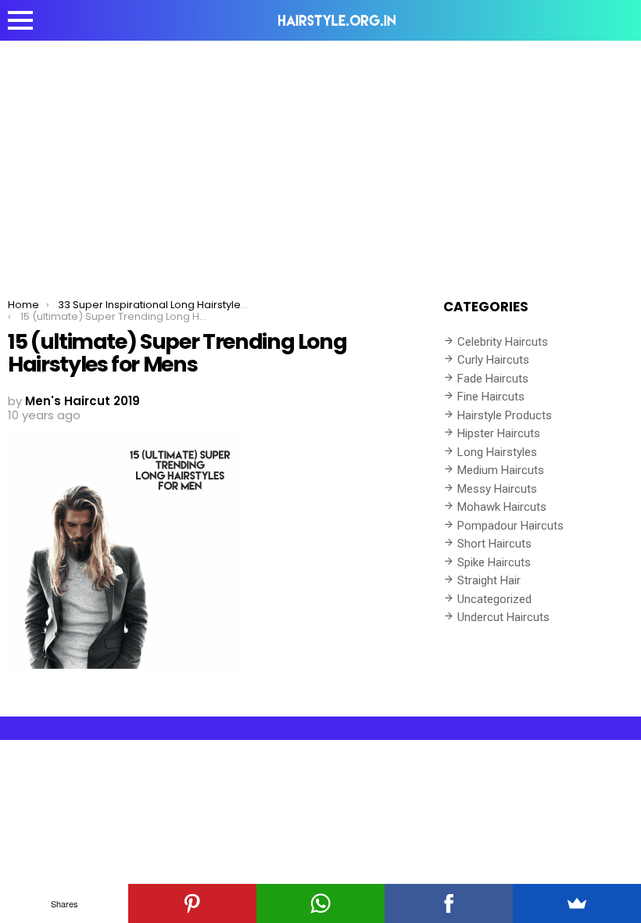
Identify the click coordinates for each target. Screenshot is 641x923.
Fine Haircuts (491, 397)
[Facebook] (449, 903)
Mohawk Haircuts (501, 507)
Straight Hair (489, 580)
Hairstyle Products (504, 415)
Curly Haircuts (493, 360)
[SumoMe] (577, 903)
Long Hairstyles (497, 452)
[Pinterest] (192, 903)
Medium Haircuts (500, 470)
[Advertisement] (320, 158)
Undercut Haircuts (503, 617)
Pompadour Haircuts (510, 526)
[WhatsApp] (320, 903)
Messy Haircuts (497, 489)
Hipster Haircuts (498, 433)
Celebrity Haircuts (502, 342)
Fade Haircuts (492, 379)
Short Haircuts (494, 544)
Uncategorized (494, 599)
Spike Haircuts (494, 562)
